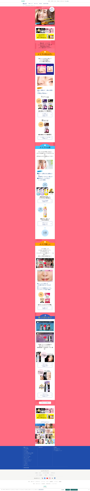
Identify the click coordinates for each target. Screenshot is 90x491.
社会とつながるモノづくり (57, 449)
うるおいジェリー (26, 464)
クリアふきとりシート (26, 458)
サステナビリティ (38, 481)
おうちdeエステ (26, 450)
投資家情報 (51, 481)
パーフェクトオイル (26, 455)
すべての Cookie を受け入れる (74, 489)
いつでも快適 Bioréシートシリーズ (58, 450)
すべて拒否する (67, 489)
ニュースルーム (56, 481)
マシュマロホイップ (26, 449)
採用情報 (60, 481)
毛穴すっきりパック (26, 465)
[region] (45, 490)
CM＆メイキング (41, 447)
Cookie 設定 (62, 489)
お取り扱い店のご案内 (26, 467)
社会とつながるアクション (57, 448)
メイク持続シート (26, 463)
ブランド (47, 481)
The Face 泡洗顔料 (26, 448)
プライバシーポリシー (41, 489)
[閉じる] (89, 489)
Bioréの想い (55, 447)
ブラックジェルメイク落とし (27, 456)
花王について (32, 481)
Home (29, 481)
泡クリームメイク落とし (27, 457)
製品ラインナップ (26, 447)
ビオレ (23, 5)
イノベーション (43, 481)
